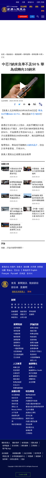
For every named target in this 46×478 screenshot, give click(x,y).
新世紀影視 (14, 459)
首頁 (2, 54)
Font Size (34, 104)
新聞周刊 (17, 343)
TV (32, 16)
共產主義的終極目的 (33, 404)
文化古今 (16, 385)
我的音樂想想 (16, 424)
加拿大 (19, 267)
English (34, 270)
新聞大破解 (34, 343)
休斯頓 (40, 267)
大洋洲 (33, 267)
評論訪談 (34, 324)
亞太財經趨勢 (18, 354)
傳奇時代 (29, 398)
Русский (14, 273)
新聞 (13, 300)
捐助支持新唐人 (18, 292)
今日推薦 (14, 314)
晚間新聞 (17, 337)
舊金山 (9, 270)
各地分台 (31, 2)
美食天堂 (15, 404)
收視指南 (25, 443)
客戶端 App (6, 448)
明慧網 (30, 456)
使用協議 (5, 446)
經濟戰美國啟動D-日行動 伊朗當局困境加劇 (16, 184)
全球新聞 (17, 328)
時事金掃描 (34, 334)
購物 (29, 292)
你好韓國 (15, 401)
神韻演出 (14, 317)
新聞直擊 (17, 340)
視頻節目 (9, 54)
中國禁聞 (17, 334)
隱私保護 (34, 443)
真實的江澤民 (31, 413)
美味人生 (15, 407)
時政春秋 (33, 337)
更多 (23, 459)
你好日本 (15, 398)
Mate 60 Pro (14, 114)
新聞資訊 (22, 283)
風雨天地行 (30, 418)
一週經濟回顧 (18, 348)
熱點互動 (33, 331)
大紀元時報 (27, 453)
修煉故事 (29, 430)
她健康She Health (35, 370)
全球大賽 (23, 317)
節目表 (14, 287)
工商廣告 (29, 433)
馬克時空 (33, 354)
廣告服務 (24, 446)
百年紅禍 (29, 415)
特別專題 (30, 391)
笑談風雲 (16, 370)
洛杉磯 (26, 267)
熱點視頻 (23, 311)
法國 (4, 270)
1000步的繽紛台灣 (18, 419)
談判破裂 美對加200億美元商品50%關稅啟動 (38, 197)
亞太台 (17, 270)
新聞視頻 (18, 324)
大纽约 (12, 267)
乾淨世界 (38, 453)
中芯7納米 (35, 114)
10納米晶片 (32, 145)
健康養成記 (33, 376)
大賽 (23, 2)
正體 (38, 2)
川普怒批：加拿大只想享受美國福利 (38, 171)
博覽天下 (23, 314)
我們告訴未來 (31, 395)
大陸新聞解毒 (35, 357)
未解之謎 (16, 367)
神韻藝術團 (16, 453)
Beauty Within (17, 409)
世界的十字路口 (36, 351)
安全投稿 (15, 446)
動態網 (38, 456)
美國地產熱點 (18, 388)
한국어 (29, 273)
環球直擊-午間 (37, 54)
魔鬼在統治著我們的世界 (35, 407)
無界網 (4, 459)
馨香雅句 (16, 376)
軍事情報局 (34, 345)
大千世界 (15, 413)
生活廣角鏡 (16, 395)
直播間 (23, 287)
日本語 (22, 273)
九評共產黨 (30, 409)
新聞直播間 (23, 16)
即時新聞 (32, 311)
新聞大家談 (34, 328)
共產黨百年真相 (31, 401)
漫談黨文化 (30, 427)
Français (5, 273)
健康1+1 (32, 367)
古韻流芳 (16, 373)
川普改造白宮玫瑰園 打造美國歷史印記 (16, 171)
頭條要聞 (14, 311)
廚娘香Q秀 (15, 415)
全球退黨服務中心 (18, 456)
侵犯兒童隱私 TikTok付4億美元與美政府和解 (38, 184)
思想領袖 (33, 340)
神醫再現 (32, 379)
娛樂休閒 (16, 391)
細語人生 (33, 360)
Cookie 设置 (23, 474)
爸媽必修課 (17, 382)
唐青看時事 (34, 348)
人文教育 (17, 363)
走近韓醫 (32, 382)
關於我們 (15, 443)
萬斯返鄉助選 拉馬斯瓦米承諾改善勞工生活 (16, 227)
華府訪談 (17, 345)
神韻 (17, 2)
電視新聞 (18, 54)
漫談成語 (16, 379)
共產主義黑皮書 (31, 421)
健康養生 (33, 363)
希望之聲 (5, 456)
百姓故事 (29, 424)
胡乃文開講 (33, 373)
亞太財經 (17, 357)
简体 (42, 2)
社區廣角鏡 (18, 351)
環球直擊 (26, 54)
